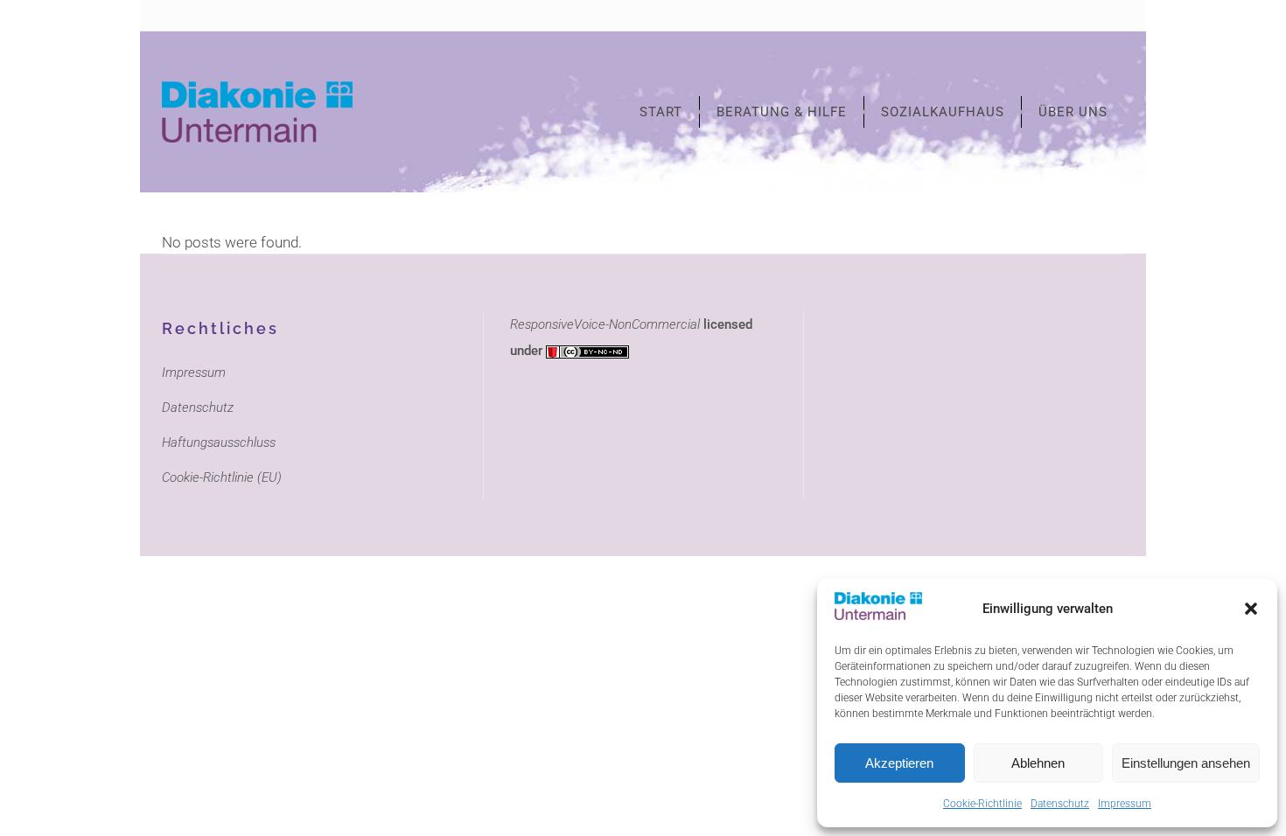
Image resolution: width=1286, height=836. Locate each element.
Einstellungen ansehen (1186, 763)
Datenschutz (1060, 804)
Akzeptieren (899, 763)
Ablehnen (1038, 763)
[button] (1251, 608)
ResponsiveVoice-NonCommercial (605, 324)
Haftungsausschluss (219, 442)
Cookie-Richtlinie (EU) (222, 477)
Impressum (1124, 804)
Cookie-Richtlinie (982, 804)
